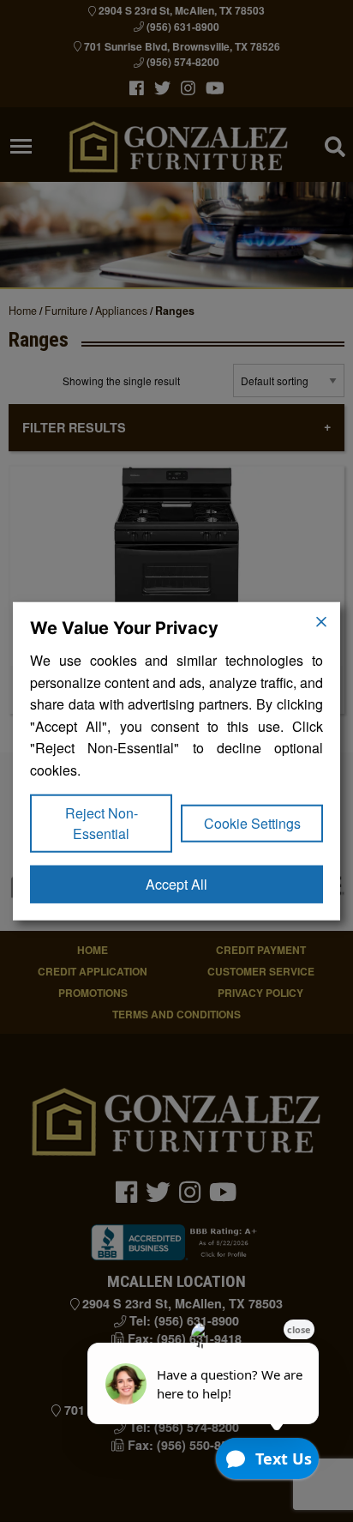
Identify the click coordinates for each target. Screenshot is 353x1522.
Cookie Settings (252, 822)
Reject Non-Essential (101, 822)
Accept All (176, 883)
